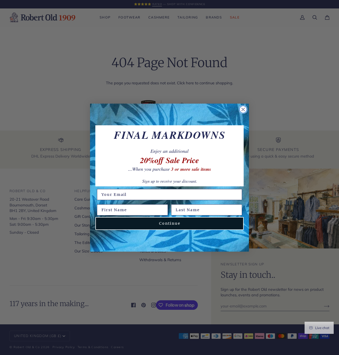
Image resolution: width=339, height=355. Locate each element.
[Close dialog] (243, 109)
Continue (169, 223)
